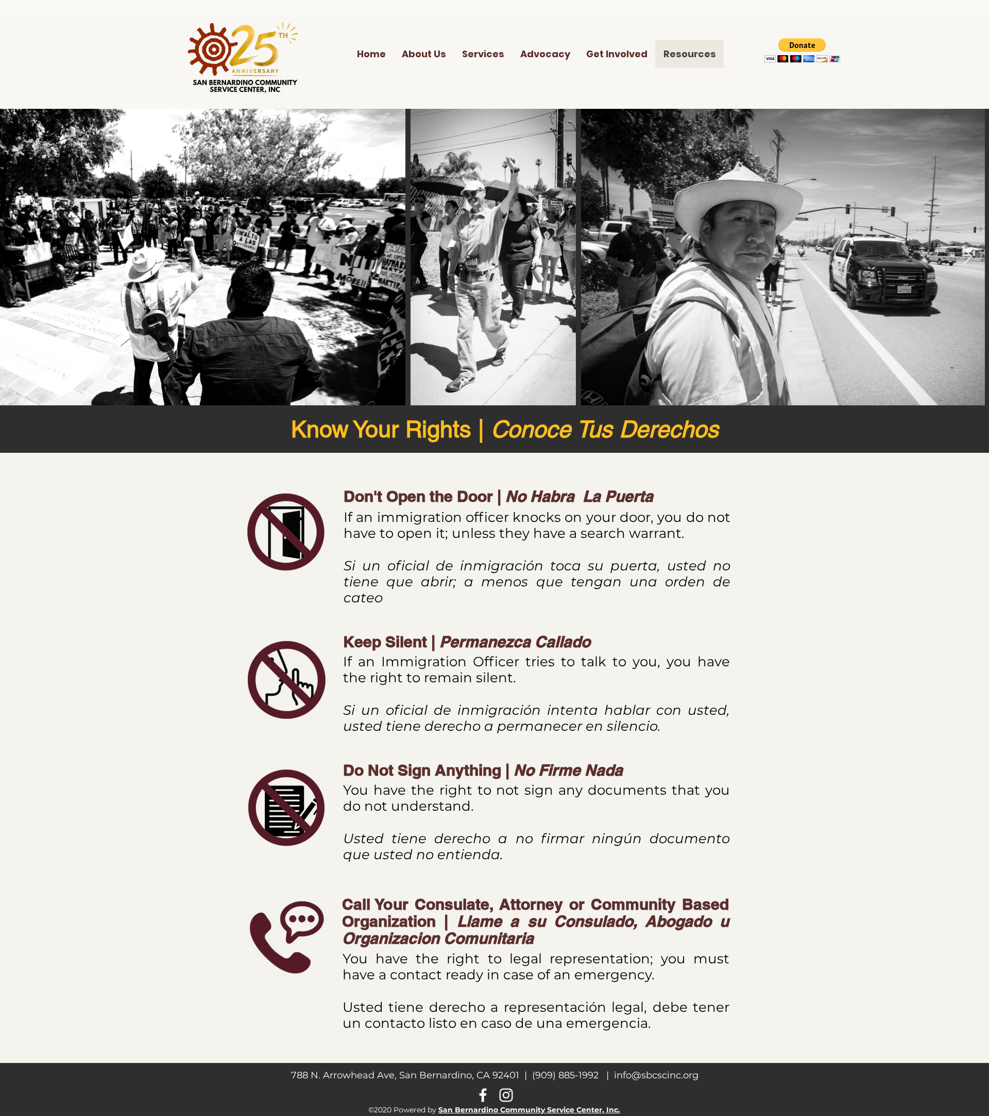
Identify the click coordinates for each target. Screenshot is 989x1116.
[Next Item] (967, 257)
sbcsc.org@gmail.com (61, 20)
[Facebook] (483, 1095)
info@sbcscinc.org (656, 1075)
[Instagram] (506, 1095)
